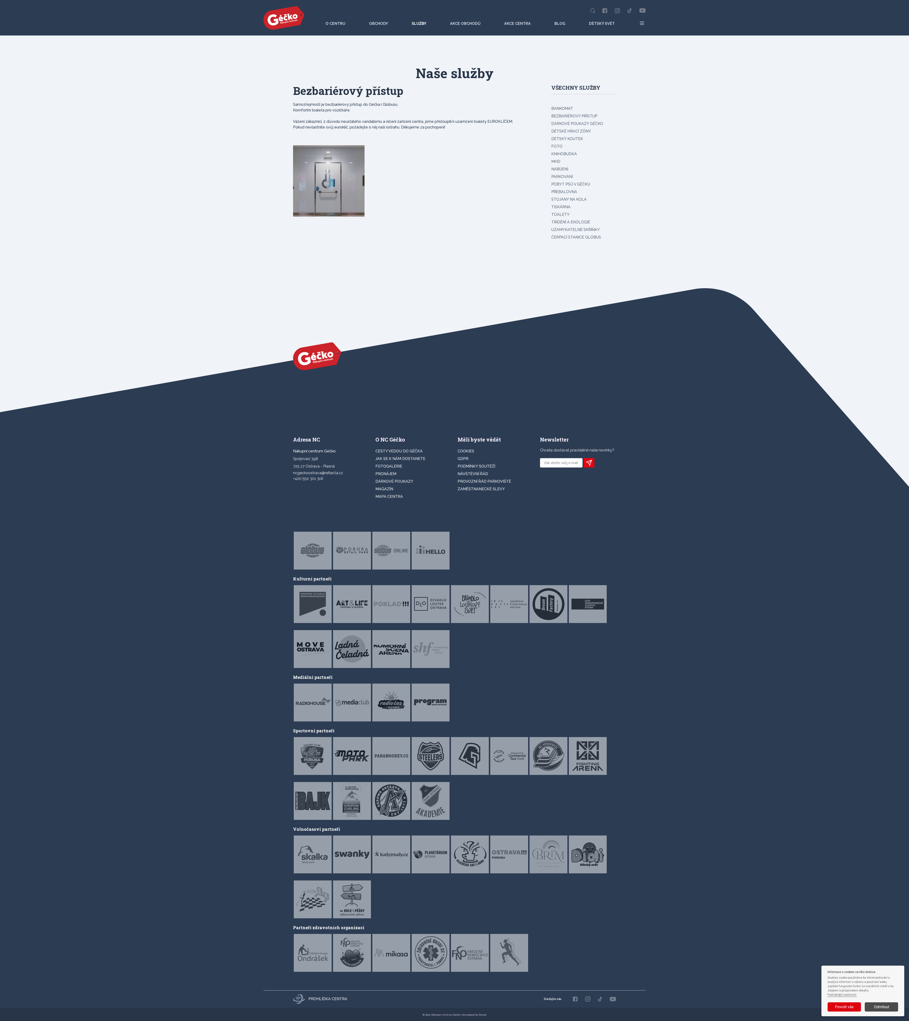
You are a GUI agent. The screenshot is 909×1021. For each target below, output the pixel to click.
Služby (419, 23)
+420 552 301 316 (308, 478)
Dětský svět (602, 23)
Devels (482, 1014)
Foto (556, 146)
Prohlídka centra (327, 999)
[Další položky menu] (642, 23)
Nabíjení (559, 169)
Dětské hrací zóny (571, 131)
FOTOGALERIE (388, 466)
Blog (559, 23)
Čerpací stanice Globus (576, 237)
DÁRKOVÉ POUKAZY (394, 481)
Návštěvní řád (473, 474)
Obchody (378, 23)
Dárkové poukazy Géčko (577, 123)
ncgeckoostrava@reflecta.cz (318, 473)
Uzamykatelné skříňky (575, 229)
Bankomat (562, 108)
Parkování (562, 176)
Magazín (384, 489)
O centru (335, 23)
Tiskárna (560, 207)
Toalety (560, 214)
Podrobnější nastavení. (842, 994)
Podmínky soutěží (476, 466)
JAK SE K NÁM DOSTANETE (400, 458)
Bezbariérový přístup (574, 116)
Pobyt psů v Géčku (570, 184)
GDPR (463, 458)
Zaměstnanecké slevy (481, 489)
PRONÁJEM (385, 474)
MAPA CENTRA (389, 496)
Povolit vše (844, 1007)
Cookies (466, 451)
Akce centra (517, 23)
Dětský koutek (567, 139)
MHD (555, 161)
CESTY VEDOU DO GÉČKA (399, 451)
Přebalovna (564, 192)
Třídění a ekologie (570, 222)
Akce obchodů (465, 23)
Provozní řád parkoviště (484, 481)
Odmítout (881, 1007)
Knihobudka (564, 154)
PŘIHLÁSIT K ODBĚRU (589, 463)
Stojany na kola (569, 199)
